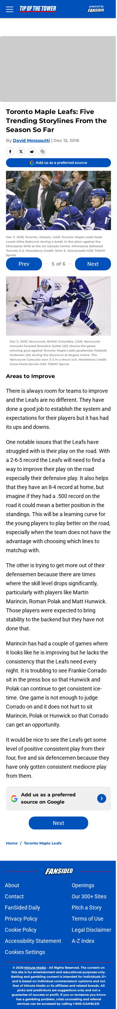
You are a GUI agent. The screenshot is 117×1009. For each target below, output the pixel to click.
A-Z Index (83, 941)
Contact (14, 896)
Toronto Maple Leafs (43, 843)
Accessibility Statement (33, 941)
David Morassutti (31, 140)
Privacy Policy (21, 918)
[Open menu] (9, 9)
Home (12, 843)
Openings (83, 885)
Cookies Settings (25, 952)
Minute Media (35, 968)
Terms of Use (88, 918)
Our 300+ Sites (89, 896)
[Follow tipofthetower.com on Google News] (101, 798)
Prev (24, 264)
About (12, 885)
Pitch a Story (87, 907)
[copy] (42, 151)
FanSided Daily (22, 907)
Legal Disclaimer (91, 930)
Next (93, 264)
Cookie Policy (21, 930)
